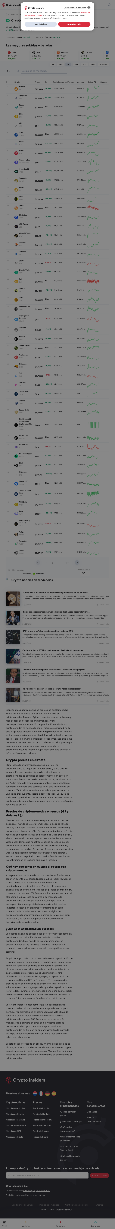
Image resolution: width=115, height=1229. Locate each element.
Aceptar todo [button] (74, 24)
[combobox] (88, 7)
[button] (41, 24)
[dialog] (57, 16)
